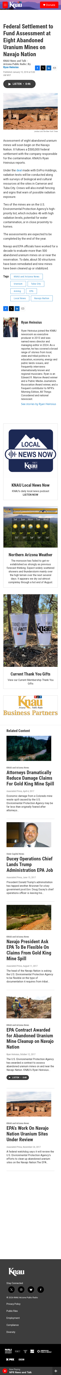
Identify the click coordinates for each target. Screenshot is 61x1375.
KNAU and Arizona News (26, 276)
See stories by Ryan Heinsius (38, 404)
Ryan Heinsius (11, 67)
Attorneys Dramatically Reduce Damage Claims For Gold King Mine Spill (30, 778)
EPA (31, 291)
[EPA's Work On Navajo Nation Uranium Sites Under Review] (29, 1104)
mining (17, 291)
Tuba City (36, 283)
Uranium (18, 283)
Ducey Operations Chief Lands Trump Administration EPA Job (30, 864)
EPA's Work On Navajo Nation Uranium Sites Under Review (28, 1133)
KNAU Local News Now (30, 485)
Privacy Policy (13, 1304)
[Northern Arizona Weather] (30, 527)
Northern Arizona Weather (30, 554)
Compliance (13, 1325)
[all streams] (56, 1371)
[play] (5, 1371)
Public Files (12, 1311)
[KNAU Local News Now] (30, 451)
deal (19, 170)
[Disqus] (30, 1215)
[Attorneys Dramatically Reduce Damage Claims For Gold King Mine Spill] (29, 748)
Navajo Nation (41, 298)
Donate (50, 4)
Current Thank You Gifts (30, 674)
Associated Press (14, 791)
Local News (20, 298)
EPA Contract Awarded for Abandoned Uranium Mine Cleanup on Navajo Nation (30, 1038)
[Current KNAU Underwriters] (30, 705)
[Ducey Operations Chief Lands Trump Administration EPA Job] (29, 834)
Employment (13, 1318)
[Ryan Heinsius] (10, 327)
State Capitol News (15, 854)
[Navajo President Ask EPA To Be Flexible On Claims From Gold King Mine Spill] (29, 917)
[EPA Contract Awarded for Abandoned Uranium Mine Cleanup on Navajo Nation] (29, 1005)
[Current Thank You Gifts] (30, 630)
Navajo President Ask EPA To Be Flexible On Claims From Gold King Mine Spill (29, 950)
